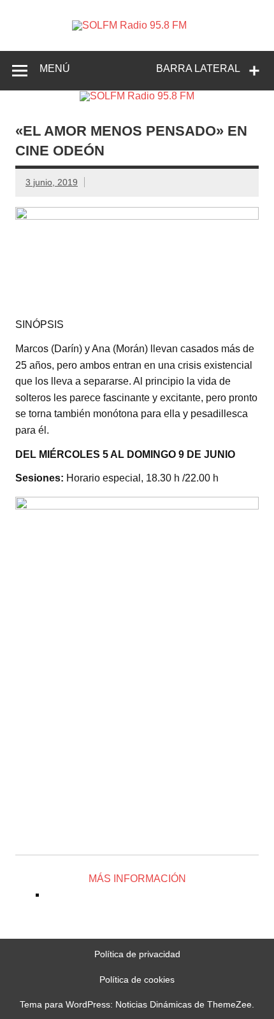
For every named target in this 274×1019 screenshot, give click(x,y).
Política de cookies (137, 979)
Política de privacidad (137, 954)
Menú (55, 68)
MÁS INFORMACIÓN (137, 878)
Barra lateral (198, 68)
